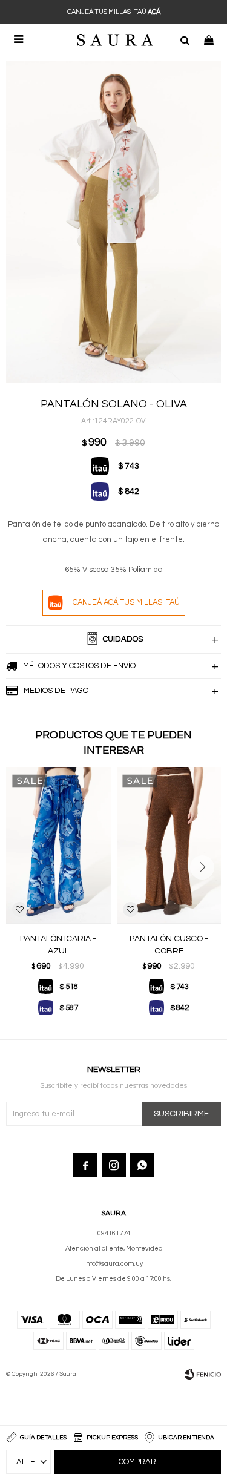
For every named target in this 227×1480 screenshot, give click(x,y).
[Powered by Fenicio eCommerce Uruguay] (203, 1374)
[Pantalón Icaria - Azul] (58, 845)
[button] (185, 39)
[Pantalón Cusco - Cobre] (169, 845)
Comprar (137, 1462)
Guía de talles (43, 1438)
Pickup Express (112, 1438)
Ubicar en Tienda (186, 1438)
